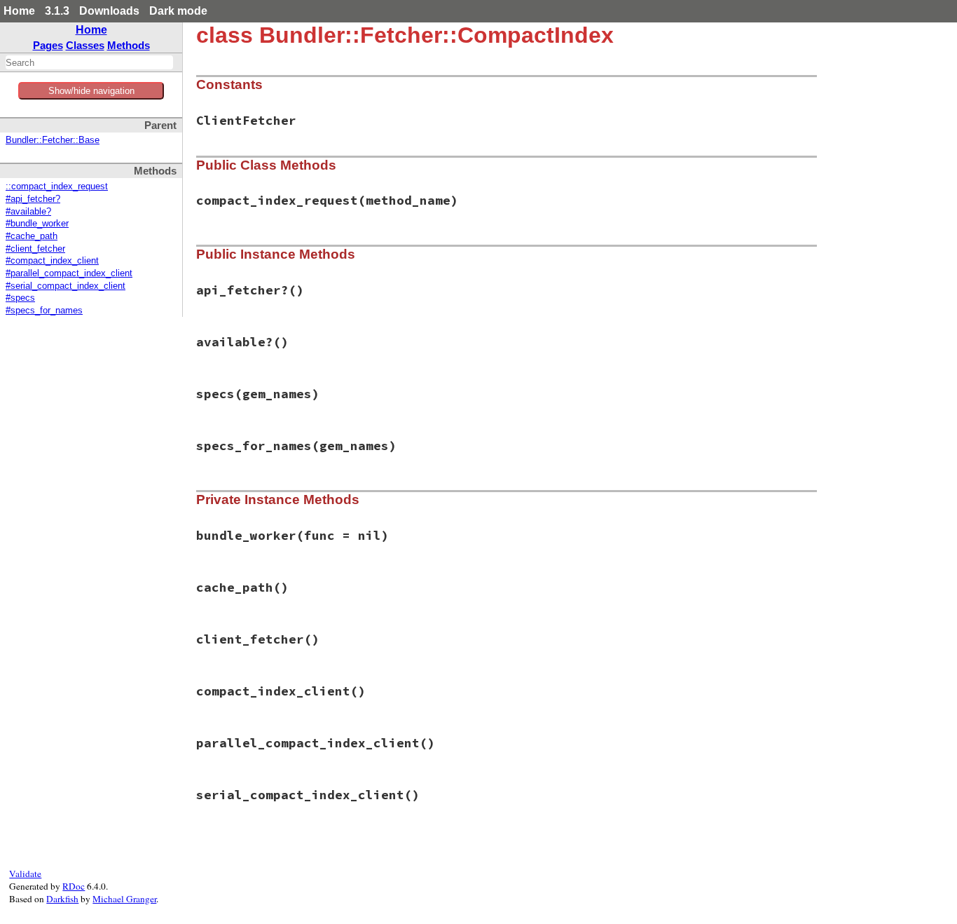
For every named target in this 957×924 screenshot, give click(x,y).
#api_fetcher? (33, 199)
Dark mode (178, 11)
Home (19, 11)
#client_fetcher (35, 249)
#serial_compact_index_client (65, 286)
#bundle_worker (37, 224)
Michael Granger (124, 898)
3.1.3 (57, 11)
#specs (20, 298)
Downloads (109, 11)
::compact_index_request (57, 186)
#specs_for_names (44, 310)
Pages (48, 45)
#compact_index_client (52, 261)
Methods (128, 45)
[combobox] (89, 62)
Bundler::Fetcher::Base (52, 140)
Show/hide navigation (91, 91)
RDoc (73, 886)
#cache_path (31, 236)
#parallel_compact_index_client (69, 273)
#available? (28, 212)
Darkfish (62, 898)
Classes (85, 45)
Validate (25, 873)
